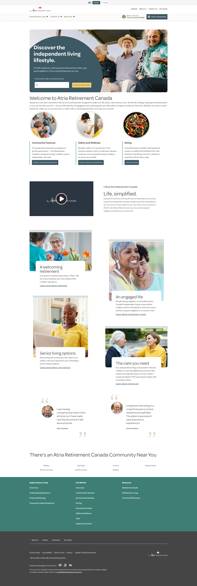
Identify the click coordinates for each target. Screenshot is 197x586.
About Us (142, 9)
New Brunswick (81, 470)
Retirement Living (130, 493)
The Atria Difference (131, 498)
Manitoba (81, 465)
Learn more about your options (55, 367)
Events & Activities (84, 508)
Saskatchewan (150, 465)
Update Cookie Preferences (85, 553)
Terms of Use (59, 553)
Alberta (46, 465)
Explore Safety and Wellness (91, 162)
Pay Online (163, 9)
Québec (116, 470)
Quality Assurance (84, 523)
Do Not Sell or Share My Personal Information (48, 558)
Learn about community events (131, 314)
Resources (68, 16)
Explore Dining (132, 162)
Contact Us (152, 9)
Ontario (116, 465)
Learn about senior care (127, 383)
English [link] (96, 3)
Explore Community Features (45, 162)
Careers (134, 9)
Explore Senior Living (37, 16)
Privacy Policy (35, 553)
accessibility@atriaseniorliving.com (69, 572)
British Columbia (46, 470)
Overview (34, 487)
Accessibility (47, 553)
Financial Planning (37, 498)
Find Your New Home (81, 85)
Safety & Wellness (84, 513)
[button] (61, 198)
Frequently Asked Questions (42, 503)
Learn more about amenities (53, 285)
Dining (79, 503)
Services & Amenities (85, 498)
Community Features (85, 493)
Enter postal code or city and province (49, 79)
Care (78, 518)
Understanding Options (40, 493)
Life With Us (54, 16)
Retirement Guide (130, 487)
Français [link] (105, 3)
